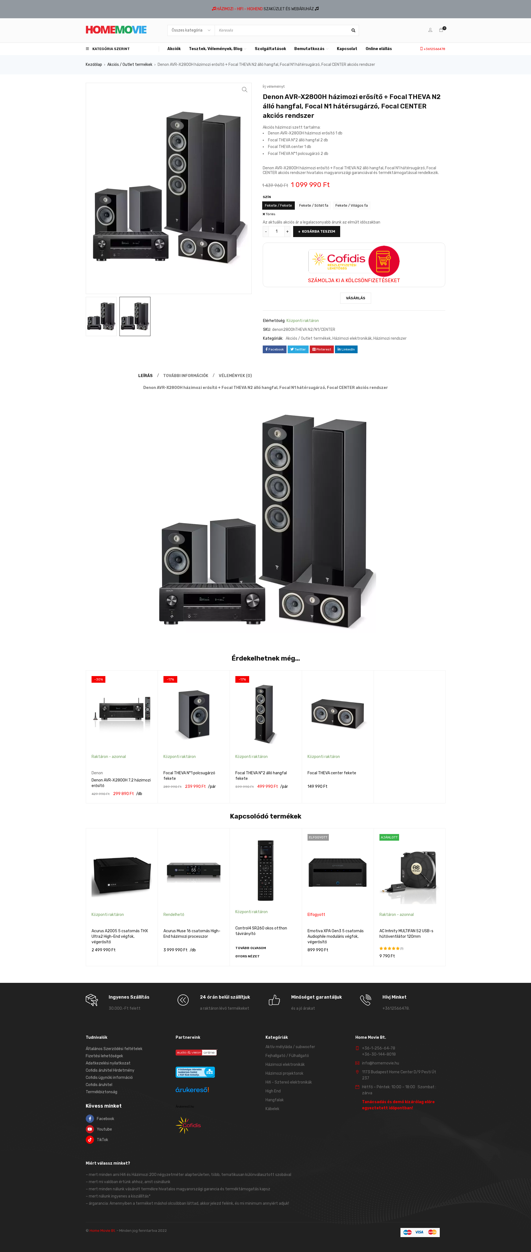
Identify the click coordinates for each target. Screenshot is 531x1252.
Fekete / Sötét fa (313, 205)
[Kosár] (441, 30)
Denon (97, 773)
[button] (245, 89)
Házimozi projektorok (284, 1073)
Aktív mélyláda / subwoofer (290, 1047)
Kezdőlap (94, 64)
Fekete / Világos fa (351, 205)
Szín (267, 197)
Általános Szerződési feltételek (114, 1048)
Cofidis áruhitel (99, 1084)
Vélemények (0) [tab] (235, 375)
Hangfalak (275, 1100)
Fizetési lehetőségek (104, 1056)
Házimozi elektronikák (352, 338)
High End (273, 1091)
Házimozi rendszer (390, 338)
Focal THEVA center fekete (332, 773)
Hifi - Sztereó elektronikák (289, 1082)
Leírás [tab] (145, 375)
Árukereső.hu (185, 1106)
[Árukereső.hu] (192, 1090)
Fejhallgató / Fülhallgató (287, 1055)
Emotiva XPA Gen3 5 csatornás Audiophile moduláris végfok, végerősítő (336, 936)
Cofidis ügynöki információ (109, 1077)
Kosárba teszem (318, 231)
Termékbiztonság (101, 1092)
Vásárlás (355, 298)
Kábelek (272, 1108)
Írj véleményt (274, 86)
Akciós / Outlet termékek (129, 64)
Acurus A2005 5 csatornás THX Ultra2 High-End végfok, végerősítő (120, 936)
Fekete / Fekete (278, 205)
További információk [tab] (185, 375)
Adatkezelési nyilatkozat (108, 1063)
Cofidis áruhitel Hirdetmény (110, 1070)
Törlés (270, 214)
